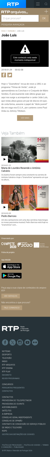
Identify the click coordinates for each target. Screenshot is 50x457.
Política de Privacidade (12, 445)
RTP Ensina (7, 368)
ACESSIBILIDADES (9, 407)
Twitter (12, 342)
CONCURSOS (7, 384)
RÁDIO (4, 361)
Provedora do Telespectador (16, 400)
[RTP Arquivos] (14, 12)
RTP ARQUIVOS (8, 365)
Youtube (27, 342)
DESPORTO (7, 355)
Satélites (6, 411)
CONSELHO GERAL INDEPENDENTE (17, 417)
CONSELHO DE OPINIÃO (12, 421)
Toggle (46, 4)
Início (3, 31)
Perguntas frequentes (13, 388)
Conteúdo (11, 31)
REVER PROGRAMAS (10, 378)
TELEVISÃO (7, 358)
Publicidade (19, 447)
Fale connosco (11, 308)
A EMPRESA (7, 414)
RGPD (4, 431)
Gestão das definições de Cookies (18, 434)
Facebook (5, 342)
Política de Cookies (32, 445)
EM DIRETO (6, 375)
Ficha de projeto (8, 252)
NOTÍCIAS (6, 351)
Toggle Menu (38, 4)
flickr (35, 342)
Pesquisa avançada (12, 24)
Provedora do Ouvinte (13, 404)
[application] (25, 53)
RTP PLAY (6, 372)
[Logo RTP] (15, 328)
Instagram (20, 342)
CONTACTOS (7, 397)
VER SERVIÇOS (10, 296)
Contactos (7, 391)
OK (44, 18)
